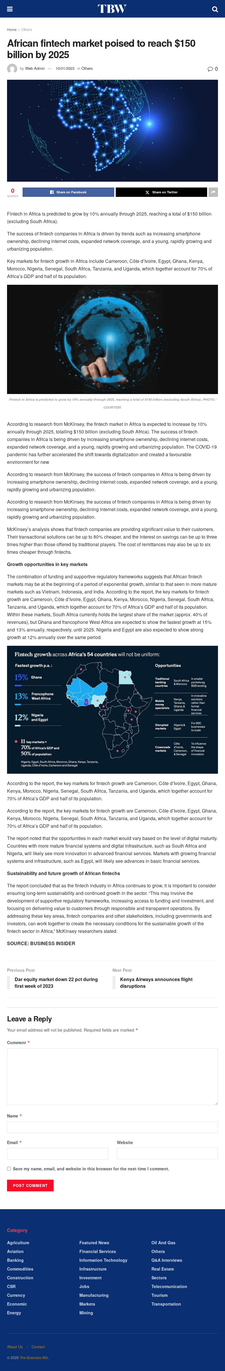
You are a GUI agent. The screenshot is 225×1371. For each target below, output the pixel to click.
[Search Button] (215, 9)
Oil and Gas (163, 1242)
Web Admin (35, 68)
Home (12, 29)
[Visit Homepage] (112, 9)
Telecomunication (169, 1286)
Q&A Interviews (166, 1260)
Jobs (84, 1286)
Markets (87, 1304)
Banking (15, 1260)
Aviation (15, 1251)
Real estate (162, 1269)
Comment (18, 1042)
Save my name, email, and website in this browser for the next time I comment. (91, 1169)
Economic (17, 1304)
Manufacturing (94, 1295)
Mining (86, 1313)
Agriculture (18, 1242)
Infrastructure (93, 1269)
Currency (16, 1295)
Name (14, 1116)
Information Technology (103, 1260)
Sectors (159, 1277)
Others (26, 29)
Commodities (20, 1269)
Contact (38, 1346)
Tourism (159, 1295)
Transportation (166, 1304)
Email (14, 1142)
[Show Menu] (10, 9)
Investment (90, 1277)
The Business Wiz (34, 1357)
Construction (20, 1277)
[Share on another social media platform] (213, 192)
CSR (11, 1286)
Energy (14, 1313)
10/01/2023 (65, 68)
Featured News (94, 1242)
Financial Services (97, 1251)
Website (125, 1142)
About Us (15, 1346)
